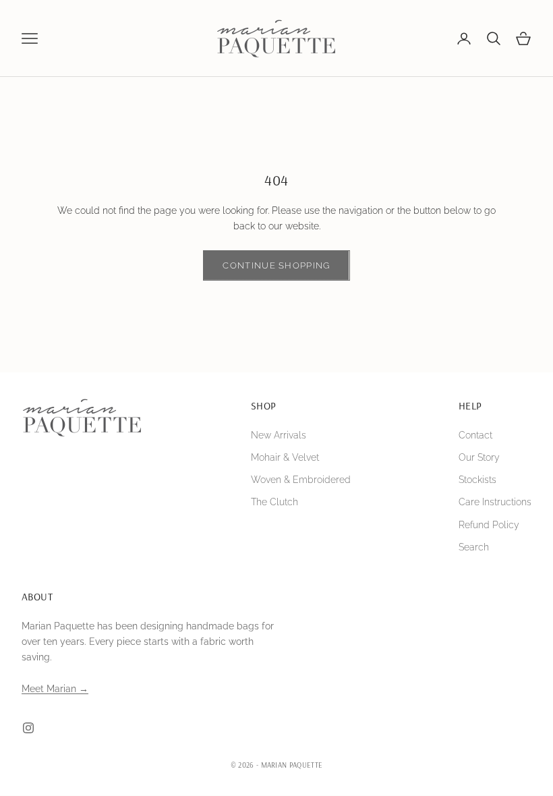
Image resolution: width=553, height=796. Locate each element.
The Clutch (274, 501)
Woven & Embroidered (301, 479)
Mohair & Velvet (285, 457)
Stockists (477, 479)
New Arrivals (278, 435)
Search (474, 547)
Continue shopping (276, 265)
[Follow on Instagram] (28, 728)
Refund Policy (489, 524)
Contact (475, 435)
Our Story (479, 457)
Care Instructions (495, 501)
